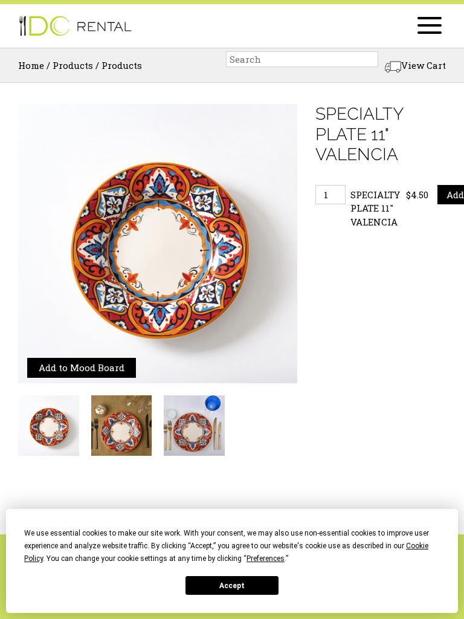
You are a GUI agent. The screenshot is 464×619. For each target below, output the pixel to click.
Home (31, 65)
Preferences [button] (265, 558)
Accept (232, 586)
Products (73, 65)
